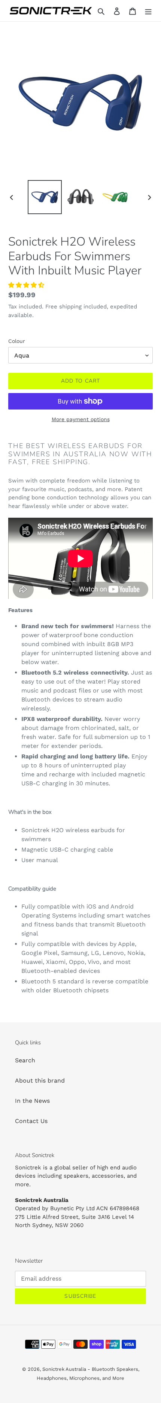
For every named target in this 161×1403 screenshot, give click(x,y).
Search (25, 1060)
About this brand (40, 1080)
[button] (27, 285)
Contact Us (31, 1120)
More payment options (81, 419)
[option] (45, 197)
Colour (16, 341)
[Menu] (148, 11)
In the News (32, 1100)
